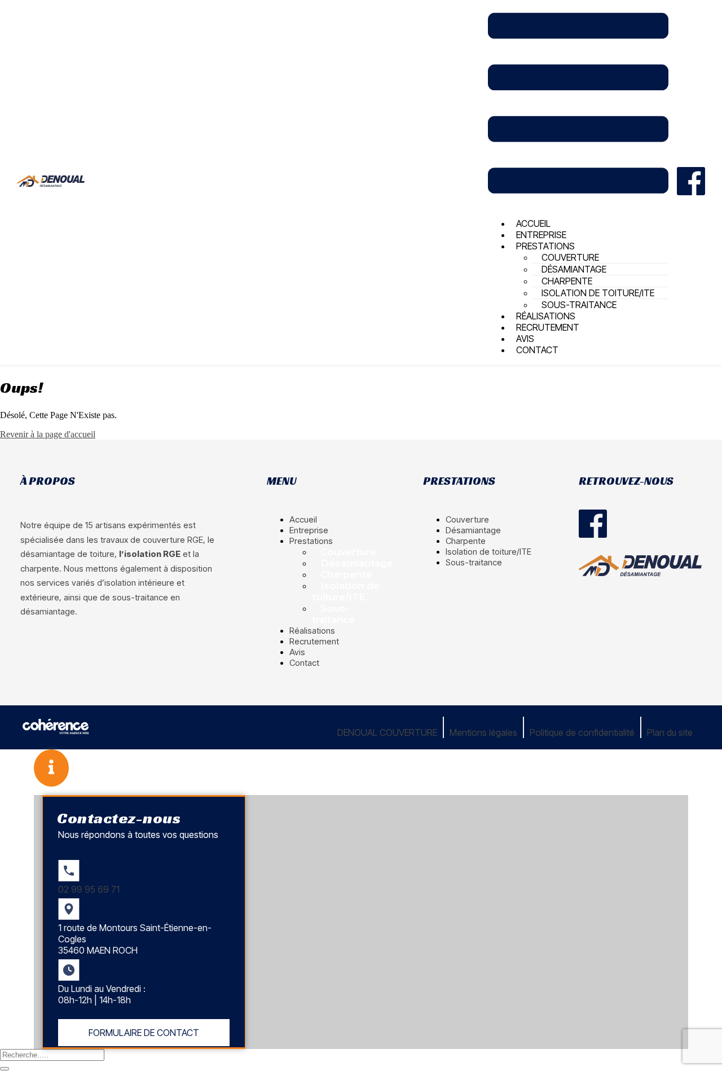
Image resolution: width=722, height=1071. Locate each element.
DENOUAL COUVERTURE (387, 732)
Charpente (346, 574)
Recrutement (547, 327)
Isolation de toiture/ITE (346, 591)
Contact (537, 349)
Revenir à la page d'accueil (47, 434)
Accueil (303, 519)
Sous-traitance (333, 614)
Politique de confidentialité (582, 732)
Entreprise (308, 530)
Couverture (348, 552)
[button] (144, 1032)
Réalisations (312, 630)
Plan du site (670, 732)
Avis (297, 652)
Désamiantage (356, 563)
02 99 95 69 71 (89, 889)
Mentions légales (483, 732)
